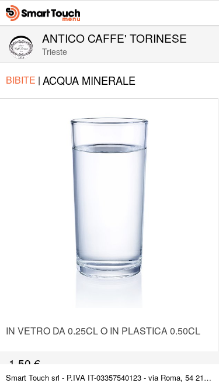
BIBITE (23, 80)
